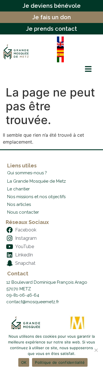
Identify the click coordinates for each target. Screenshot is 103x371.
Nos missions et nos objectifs (36, 196)
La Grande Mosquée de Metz (36, 181)
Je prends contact (51, 28)
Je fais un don (51, 17)
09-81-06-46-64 (22, 295)
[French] (76, 39)
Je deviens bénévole (52, 5)
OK (24, 362)
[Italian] (76, 59)
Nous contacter (23, 212)
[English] (76, 44)
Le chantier (18, 189)
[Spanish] (76, 54)
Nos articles (19, 204)
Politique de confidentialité (60, 362)
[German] (76, 49)
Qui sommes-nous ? (27, 172)
